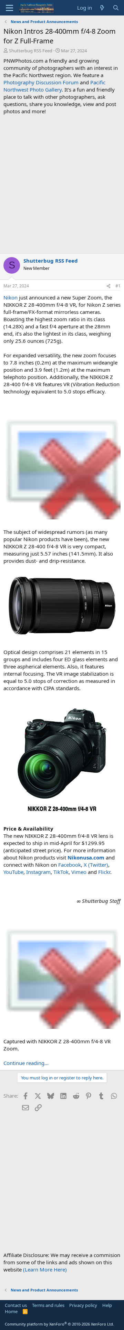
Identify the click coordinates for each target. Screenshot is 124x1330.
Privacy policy (83, 1305)
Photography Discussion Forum (41, 82)
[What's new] (102, 7)
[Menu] (9, 8)
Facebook (69, 864)
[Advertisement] (62, 184)
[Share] (108, 286)
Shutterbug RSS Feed (30, 51)
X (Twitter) (96, 864)
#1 (118, 286)
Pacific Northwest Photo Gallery (54, 86)
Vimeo (78, 871)
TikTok (61, 871)
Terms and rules (48, 1305)
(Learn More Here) (45, 1269)
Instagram (38, 871)
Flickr (104, 871)
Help (107, 1305)
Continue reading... (26, 1062)
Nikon (10, 297)
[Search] (116, 7)
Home (11, 1311)
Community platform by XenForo (59, 1324)
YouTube (13, 871)
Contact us (16, 1305)
